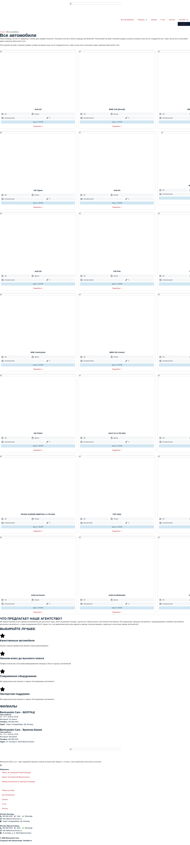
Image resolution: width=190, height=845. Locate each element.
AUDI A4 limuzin (38, 595)
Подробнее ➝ (38, 126)
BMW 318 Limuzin (117, 352)
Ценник (154, 20)
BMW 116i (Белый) (117, 109)
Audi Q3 (38, 109)
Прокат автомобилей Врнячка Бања (16, 777)
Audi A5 (117, 190)
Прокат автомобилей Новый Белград (16, 772)
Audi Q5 (38, 271)
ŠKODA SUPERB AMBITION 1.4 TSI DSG (38, 514)
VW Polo (117, 271)
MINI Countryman (38, 352)
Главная (2, 32)
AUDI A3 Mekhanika (117, 595)
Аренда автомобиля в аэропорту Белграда (18, 782)
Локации (141, 20)
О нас (163, 20)
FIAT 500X (117, 514)
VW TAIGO (38, 433)
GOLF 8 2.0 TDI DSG (117, 433)
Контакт (172, 20)
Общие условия (8, 790)
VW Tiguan (38, 190)
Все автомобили (127, 20)
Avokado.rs (27, 841)
